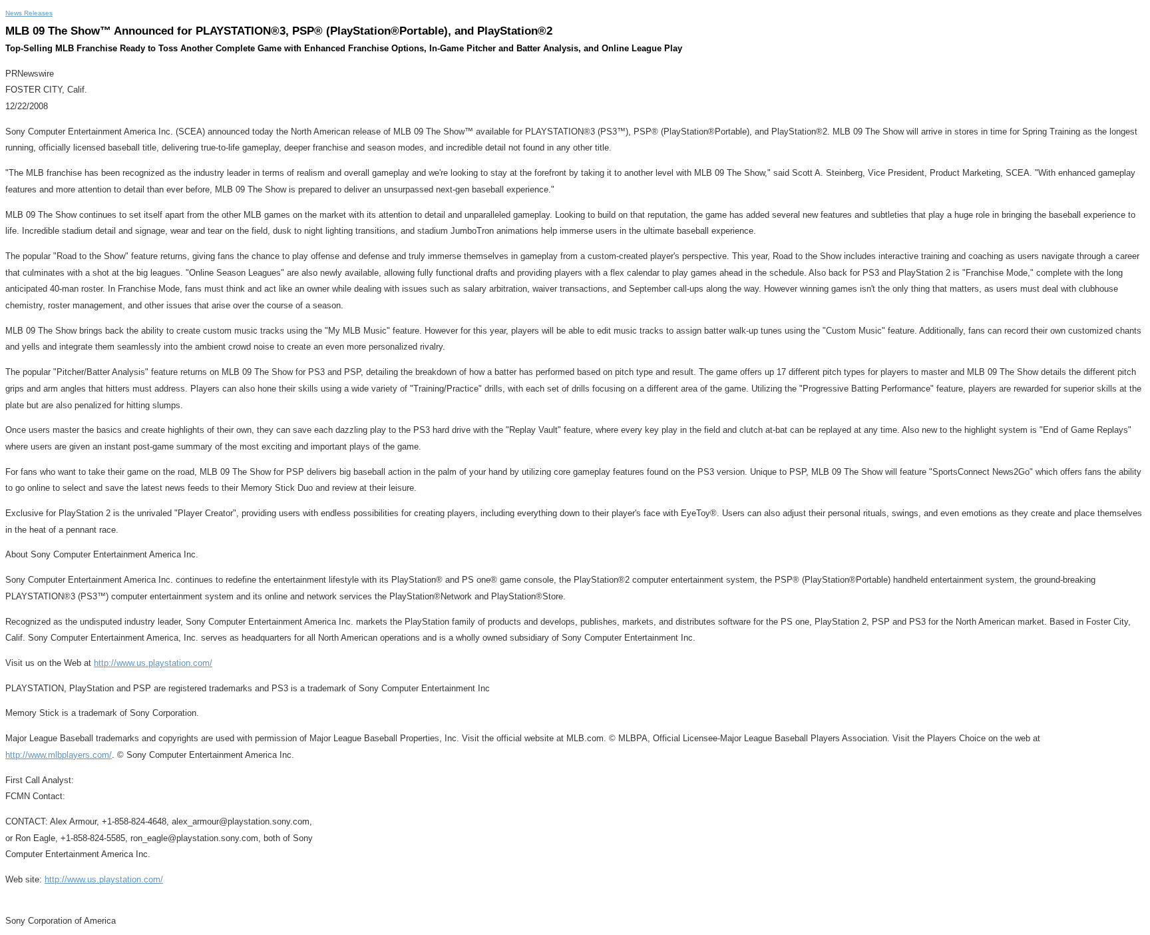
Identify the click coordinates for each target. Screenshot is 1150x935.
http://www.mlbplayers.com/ (58, 755)
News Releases (29, 13)
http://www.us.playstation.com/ (153, 663)
